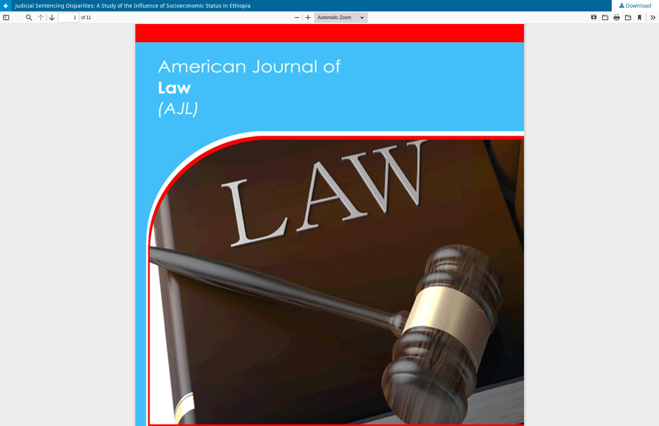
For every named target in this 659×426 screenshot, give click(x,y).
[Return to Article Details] (5, 5)
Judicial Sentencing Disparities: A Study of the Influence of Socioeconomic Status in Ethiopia (133, 5)
